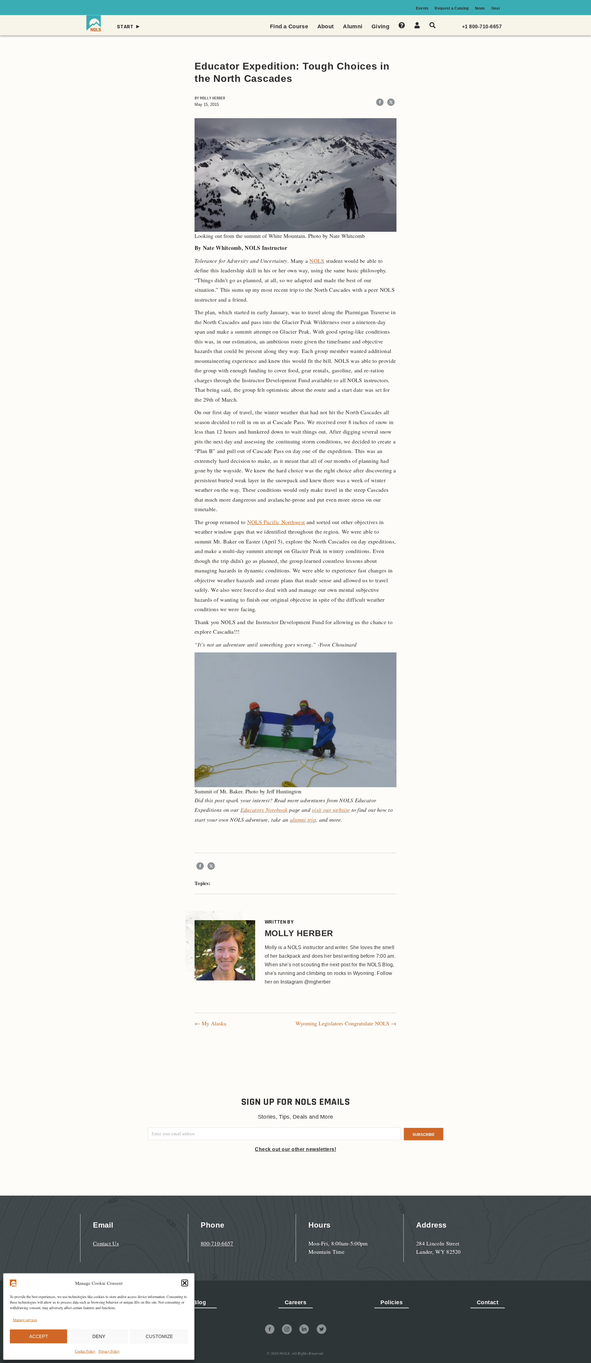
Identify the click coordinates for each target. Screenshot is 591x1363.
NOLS (316, 260)
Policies (391, 1302)
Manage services (25, 1319)
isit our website (332, 809)
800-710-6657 (217, 1243)
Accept (38, 1336)
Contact (488, 1302)
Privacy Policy (109, 1351)
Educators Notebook (263, 809)
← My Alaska (210, 1023)
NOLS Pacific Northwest (276, 522)
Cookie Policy (85, 1351)
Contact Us (106, 1243)
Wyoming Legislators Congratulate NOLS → (346, 1023)
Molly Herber (212, 98)
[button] (185, 1283)
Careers (296, 1302)
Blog (199, 1302)
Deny (98, 1336)
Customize (159, 1336)
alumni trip (303, 819)
